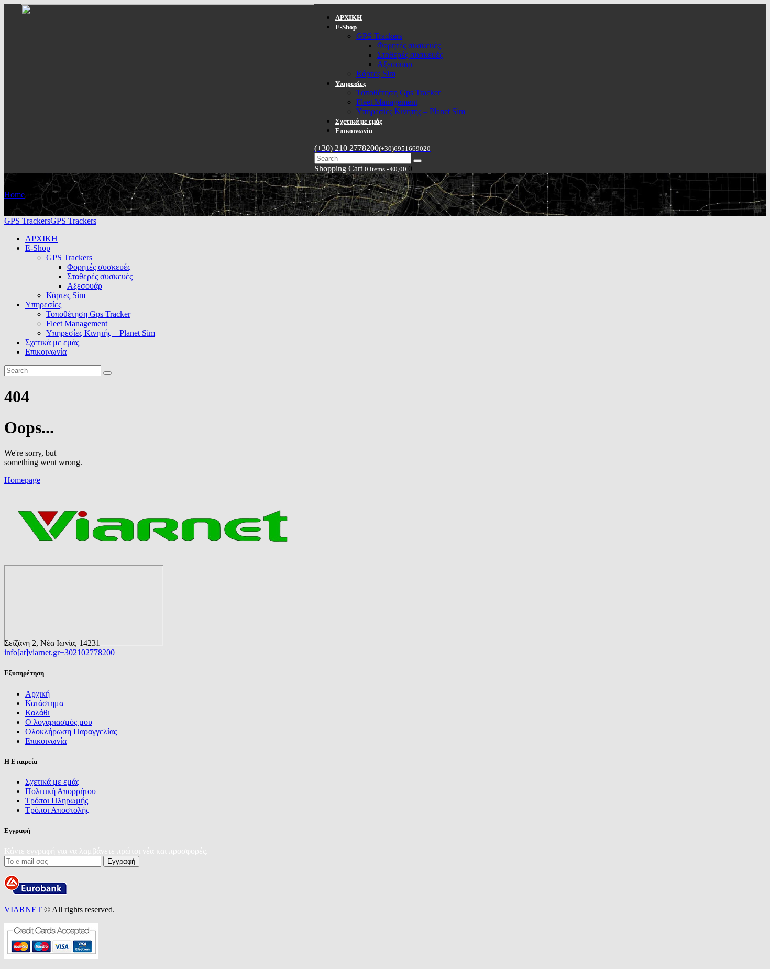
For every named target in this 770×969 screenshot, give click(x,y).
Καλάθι (37, 712)
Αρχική (37, 693)
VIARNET (23, 909)
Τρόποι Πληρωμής (56, 800)
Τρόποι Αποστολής (57, 810)
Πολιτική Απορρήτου (60, 791)
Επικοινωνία (46, 740)
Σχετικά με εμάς (52, 781)
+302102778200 (87, 652)
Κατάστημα (44, 703)
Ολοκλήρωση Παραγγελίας (71, 731)
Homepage (22, 480)
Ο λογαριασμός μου (58, 722)
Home (14, 194)
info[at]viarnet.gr (32, 652)
